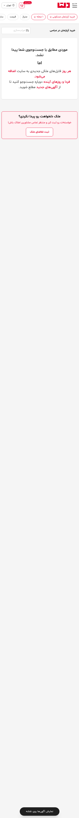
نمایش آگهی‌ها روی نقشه (39, 811)
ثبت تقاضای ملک (39, 132)
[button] (51, 17)
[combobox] (15, 30)
